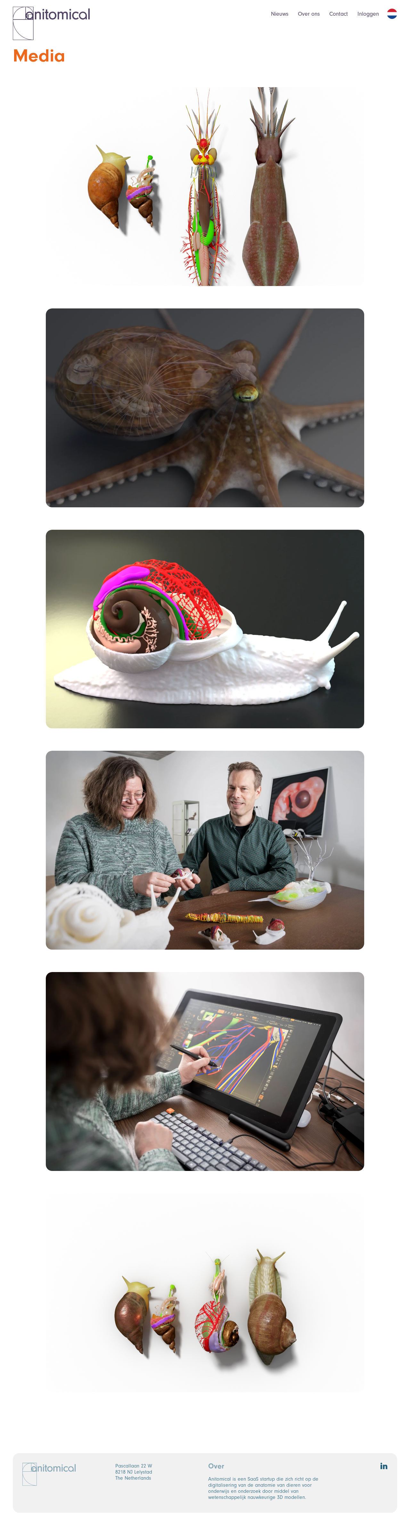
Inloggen (368, 14)
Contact (338, 14)
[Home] (51, 23)
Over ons (309, 14)
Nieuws (279, 14)
